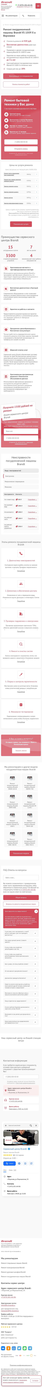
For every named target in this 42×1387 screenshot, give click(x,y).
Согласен (35, 1381)
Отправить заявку (21, 149)
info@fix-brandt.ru (8, 1305)
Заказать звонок (21, 751)
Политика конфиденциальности (21, 1365)
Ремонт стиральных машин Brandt (14, 1263)
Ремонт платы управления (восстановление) (11, 174)
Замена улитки (8, 197)
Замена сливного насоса (11, 186)
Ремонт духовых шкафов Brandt (13, 1272)
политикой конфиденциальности (24, 443)
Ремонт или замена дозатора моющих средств (12, 180)
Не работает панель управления (8, 526)
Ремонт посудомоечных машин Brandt (15, 1276)
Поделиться (3, 1348)
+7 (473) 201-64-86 (24, 5)
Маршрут (11, 1163)
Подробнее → (32, 499)
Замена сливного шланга (11, 192)
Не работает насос (8, 518)
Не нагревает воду (8, 506)
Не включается (8, 512)
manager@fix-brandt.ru (10, 1311)
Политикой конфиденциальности (25, 1083)
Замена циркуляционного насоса (13, 203)
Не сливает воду (9, 499)
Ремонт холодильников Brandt (12, 1267)
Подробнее (21, 571)
